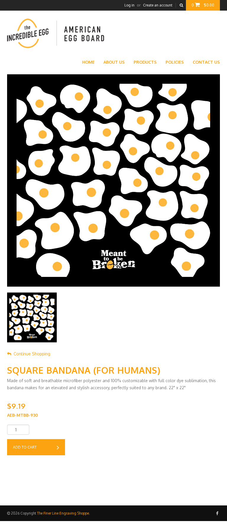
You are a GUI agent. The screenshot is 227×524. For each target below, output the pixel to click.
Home (88, 62)
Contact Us (206, 62)
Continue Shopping (32, 353)
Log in (129, 5)
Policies (175, 62)
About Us (114, 62)
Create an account (157, 5)
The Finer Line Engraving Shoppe (63, 513)
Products (145, 62)
